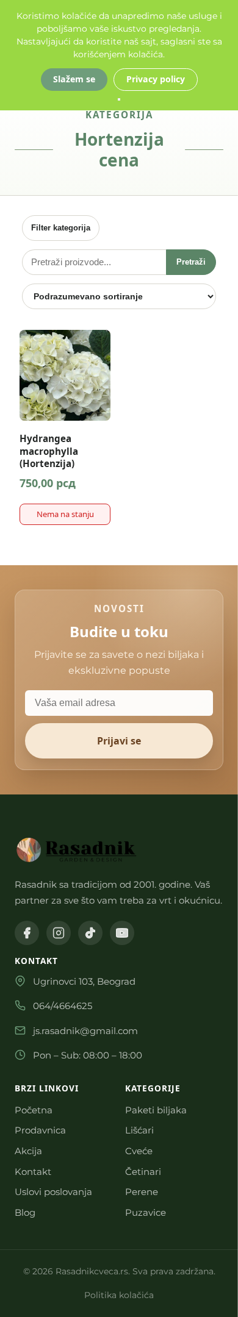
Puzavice (145, 1212)
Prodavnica (40, 1130)
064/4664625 (62, 1006)
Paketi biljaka (156, 1110)
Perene (141, 1191)
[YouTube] (122, 933)
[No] (119, 99)
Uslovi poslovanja (53, 1191)
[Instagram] (58, 933)
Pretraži (191, 261)
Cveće (139, 1151)
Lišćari (139, 1130)
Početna (33, 1110)
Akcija (28, 1151)
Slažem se (74, 79)
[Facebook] (27, 933)
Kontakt (33, 1171)
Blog (25, 1212)
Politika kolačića (119, 1295)
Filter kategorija (60, 227)
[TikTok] (90, 933)
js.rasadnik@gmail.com (85, 1031)
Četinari (143, 1171)
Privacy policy (155, 79)
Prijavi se (119, 741)
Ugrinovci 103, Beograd (84, 981)
